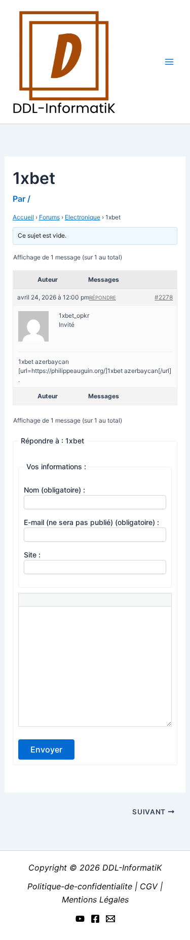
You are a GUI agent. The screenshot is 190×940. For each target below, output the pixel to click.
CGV (149, 886)
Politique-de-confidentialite (81, 886)
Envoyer (46, 749)
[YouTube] (80, 918)
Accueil (23, 217)
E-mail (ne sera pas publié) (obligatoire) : (91, 522)
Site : (32, 554)
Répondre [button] (102, 297)
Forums (49, 217)
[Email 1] (110, 918)
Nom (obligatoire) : (54, 489)
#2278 (164, 297)
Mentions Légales (95, 899)
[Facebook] (95, 918)
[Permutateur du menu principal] (169, 61)
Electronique (82, 217)
